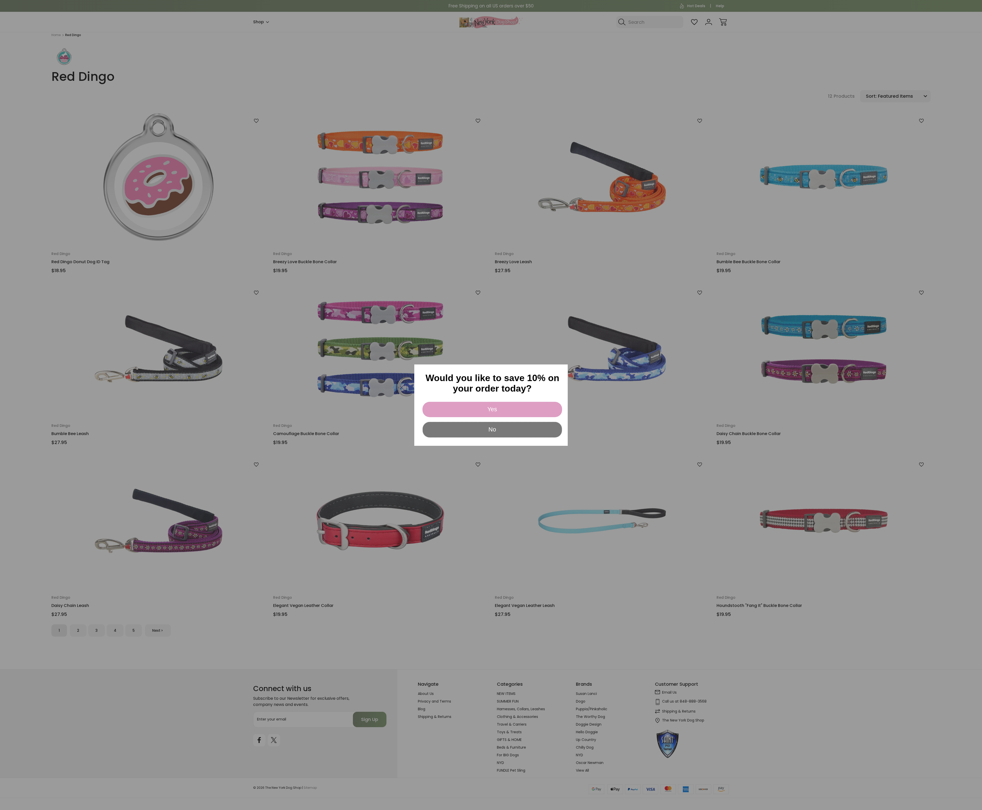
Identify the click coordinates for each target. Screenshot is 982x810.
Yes (492, 409)
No (492, 429)
